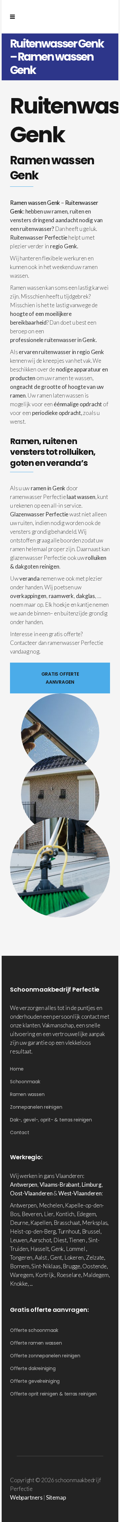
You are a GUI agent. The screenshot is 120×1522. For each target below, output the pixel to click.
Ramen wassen (27, 1094)
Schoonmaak (25, 1081)
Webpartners (26, 1497)
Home (17, 1069)
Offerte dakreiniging (33, 1368)
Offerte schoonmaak (34, 1330)
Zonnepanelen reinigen (36, 1107)
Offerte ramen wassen (36, 1343)
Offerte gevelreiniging (35, 1381)
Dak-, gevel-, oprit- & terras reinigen (51, 1119)
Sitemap (56, 1497)
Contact (19, 1132)
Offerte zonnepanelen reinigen (45, 1355)
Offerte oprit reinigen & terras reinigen (53, 1393)
